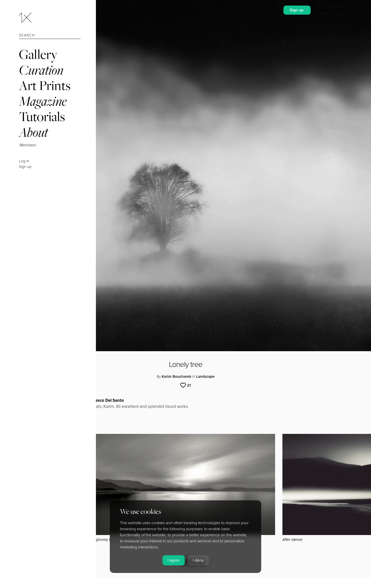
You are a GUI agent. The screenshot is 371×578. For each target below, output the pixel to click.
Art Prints (44, 85)
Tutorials (42, 116)
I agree (174, 560)
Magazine (43, 101)
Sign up (25, 166)
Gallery (38, 54)
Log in (24, 161)
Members (28, 145)
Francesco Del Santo (104, 400)
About (33, 132)
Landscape (205, 376)
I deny (198, 560)
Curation (41, 70)
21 (189, 385)
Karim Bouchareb (176, 376)
